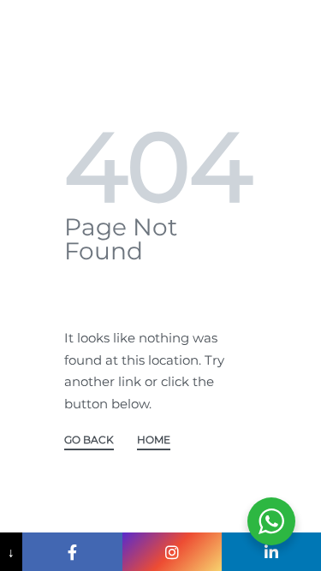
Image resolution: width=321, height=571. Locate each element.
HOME (153, 440)
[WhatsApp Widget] (271, 521)
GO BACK (89, 440)
